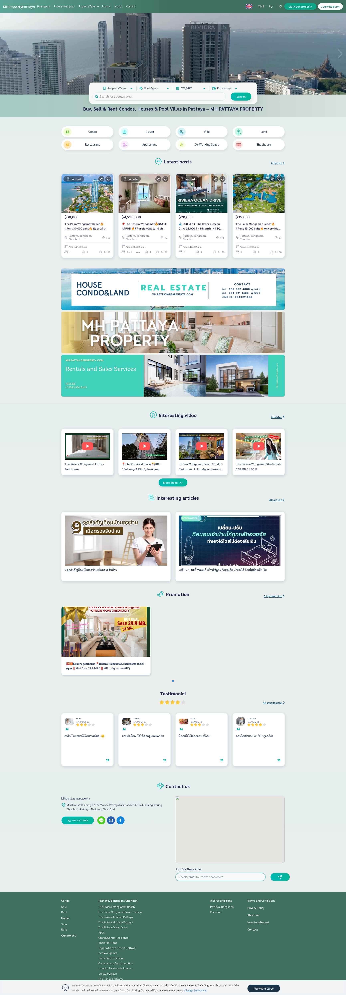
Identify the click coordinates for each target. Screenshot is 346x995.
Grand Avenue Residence (114, 937)
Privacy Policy (256, 907)
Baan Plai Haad (108, 942)
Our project (68, 935)
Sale (64, 906)
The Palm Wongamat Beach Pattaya (120, 912)
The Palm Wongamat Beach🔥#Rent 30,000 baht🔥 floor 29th (85, 226)
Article (118, 6)
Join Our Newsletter (188, 869)
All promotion (273, 596)
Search (240, 96)
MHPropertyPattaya (19, 6)
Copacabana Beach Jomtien (116, 963)
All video (276, 417)
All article (275, 500)
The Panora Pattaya (111, 978)
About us (253, 915)
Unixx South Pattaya (111, 958)
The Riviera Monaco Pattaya (116, 922)
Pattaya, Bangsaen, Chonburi (118, 900)
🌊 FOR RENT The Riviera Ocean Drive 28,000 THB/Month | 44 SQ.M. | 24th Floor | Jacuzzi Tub (201, 226)
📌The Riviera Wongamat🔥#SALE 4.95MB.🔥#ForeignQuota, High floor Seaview (144, 226)
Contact (130, 6)
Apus (102, 932)
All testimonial (272, 702)
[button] (340, 53)
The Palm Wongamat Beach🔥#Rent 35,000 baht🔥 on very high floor (258, 226)
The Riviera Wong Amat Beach (117, 906)
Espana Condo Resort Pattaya (117, 948)
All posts (276, 163)
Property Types (87, 6)
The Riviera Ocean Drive (113, 927)
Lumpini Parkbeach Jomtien (116, 968)
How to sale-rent (258, 922)
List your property (300, 6)
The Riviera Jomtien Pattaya (116, 917)
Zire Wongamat (108, 953)
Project (106, 6)
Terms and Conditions (261, 900)
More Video (170, 482)
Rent (64, 912)
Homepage (43, 6)
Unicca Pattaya (108, 973)
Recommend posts (64, 6)
